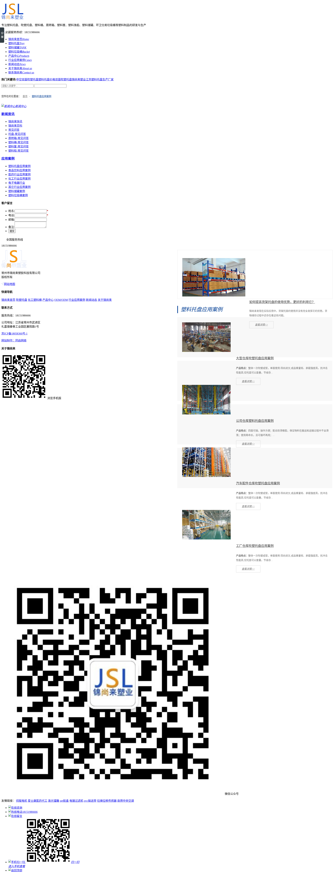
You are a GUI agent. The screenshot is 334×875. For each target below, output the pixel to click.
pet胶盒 (64, 800)
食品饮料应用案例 (19, 170)
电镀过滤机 (76, 800)
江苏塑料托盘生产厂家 (100, 79)
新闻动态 (17, 64)
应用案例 (8, 158)
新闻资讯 (8, 114)
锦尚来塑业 (79, 79)
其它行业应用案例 (19, 186)
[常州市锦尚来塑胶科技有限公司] (12, 18)
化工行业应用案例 (19, 178)
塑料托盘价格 (46, 79)
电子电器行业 (16, 182)
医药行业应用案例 (19, 174)
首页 (25, 96)
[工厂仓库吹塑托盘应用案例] (206, 538)
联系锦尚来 (21, 72)
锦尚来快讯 (15, 121)
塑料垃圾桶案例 (18, 195)
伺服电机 (21, 800)
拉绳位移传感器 (107, 800)
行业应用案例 (20, 60)
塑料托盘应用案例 (41, 96)
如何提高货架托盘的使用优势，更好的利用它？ (282, 302)
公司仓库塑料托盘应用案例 (255, 421)
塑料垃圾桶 (19, 51)
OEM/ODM (61, 299)
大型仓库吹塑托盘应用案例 (255, 358)
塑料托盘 (16, 43)
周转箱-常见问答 (18, 138)
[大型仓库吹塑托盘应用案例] (206, 350)
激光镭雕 (53, 800)
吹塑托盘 (21, 299)
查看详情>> (261, 324)
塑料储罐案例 (16, 191)
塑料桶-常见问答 (18, 142)
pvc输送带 (90, 800)
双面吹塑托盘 (63, 79)
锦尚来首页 (18, 39)
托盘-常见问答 (17, 134)
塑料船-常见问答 (18, 150)
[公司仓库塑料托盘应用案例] (206, 413)
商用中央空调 (125, 800)
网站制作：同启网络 (13, 340)
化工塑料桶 (35, 299)
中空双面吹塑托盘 (27, 79)
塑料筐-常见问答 (18, 146)
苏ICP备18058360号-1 (14, 333)
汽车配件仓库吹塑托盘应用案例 (258, 483)
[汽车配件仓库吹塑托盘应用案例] (206, 475)
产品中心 (18, 55)
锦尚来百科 (15, 125)
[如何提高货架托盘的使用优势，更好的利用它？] (213, 295)
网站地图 (9, 284)
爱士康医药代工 (37, 800)
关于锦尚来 (20, 68)
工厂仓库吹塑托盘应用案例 (255, 546)
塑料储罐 (17, 47)
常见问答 (13, 129)
